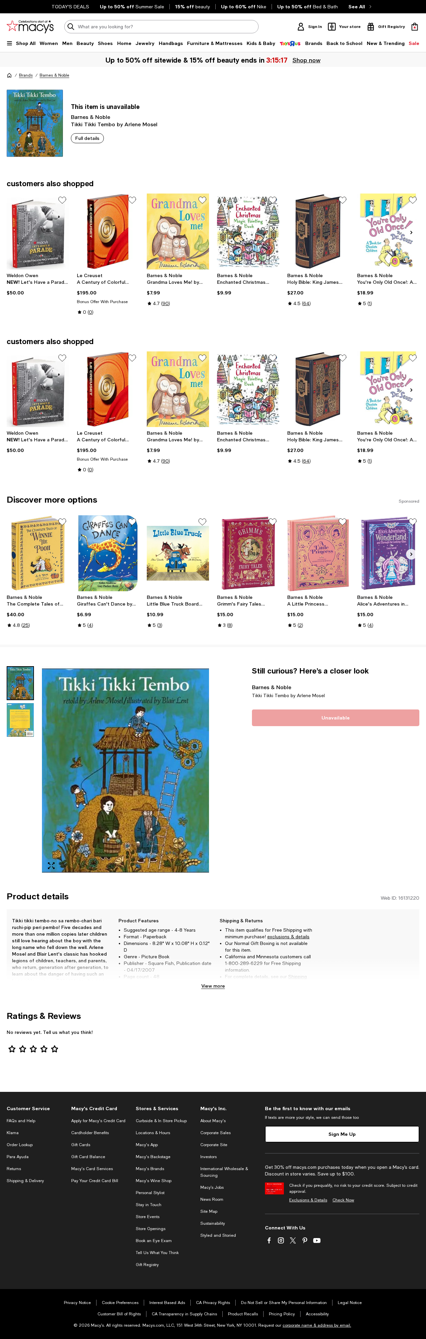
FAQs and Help (21, 1120)
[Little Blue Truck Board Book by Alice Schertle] (178, 553)
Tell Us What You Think (157, 1252)
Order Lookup (20, 1144)
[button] (108, 770)
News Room (211, 1199)
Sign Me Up (342, 1134)
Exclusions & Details (308, 1200)
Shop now (306, 60)
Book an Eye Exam (154, 1240)
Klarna (13, 1132)
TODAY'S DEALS (70, 6)
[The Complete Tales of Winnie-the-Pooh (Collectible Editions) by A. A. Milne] (38, 553)
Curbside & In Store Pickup (161, 1120)
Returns (242, 983)
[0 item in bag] (414, 26)
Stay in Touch (148, 1204)
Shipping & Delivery (25, 1180)
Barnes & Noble (54, 75)
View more (213, 986)
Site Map (208, 1211)
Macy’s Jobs (212, 1187)
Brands (26, 75)
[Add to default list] (62, 200)
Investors (208, 1156)
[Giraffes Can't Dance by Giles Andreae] (108, 553)
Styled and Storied (218, 1235)
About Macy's (213, 1120)
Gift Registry (147, 1264)
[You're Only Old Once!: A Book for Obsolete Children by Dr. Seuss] (388, 231)
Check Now (343, 1200)
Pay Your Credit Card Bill (94, 1180)
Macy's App (147, 1144)
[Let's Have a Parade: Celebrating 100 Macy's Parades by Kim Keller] (38, 231)
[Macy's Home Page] (30, 26)
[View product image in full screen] (51, 866)
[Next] (411, 232)
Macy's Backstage (153, 1156)
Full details (87, 138)
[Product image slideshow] (125, 770)
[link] (38, 284)
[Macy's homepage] (9, 75)
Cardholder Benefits (90, 1132)
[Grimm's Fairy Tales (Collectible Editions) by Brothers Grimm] (248, 553)
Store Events (147, 1216)
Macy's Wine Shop (153, 1180)
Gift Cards (80, 1144)
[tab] (20, 683)
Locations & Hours (153, 1132)
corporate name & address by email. (317, 1325)
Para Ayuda (18, 1156)
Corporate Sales (215, 1132)
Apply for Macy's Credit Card (98, 1120)
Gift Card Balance (88, 1156)
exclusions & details (288, 936)
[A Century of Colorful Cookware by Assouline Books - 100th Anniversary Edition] (108, 231)
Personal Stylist (150, 1192)
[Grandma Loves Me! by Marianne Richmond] (178, 231)
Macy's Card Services (92, 1168)
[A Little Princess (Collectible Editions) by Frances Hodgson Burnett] (318, 553)
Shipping (297, 976)
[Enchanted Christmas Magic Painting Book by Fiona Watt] (248, 231)
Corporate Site (213, 1144)
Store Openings (150, 1228)
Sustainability (212, 1223)
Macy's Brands (150, 1168)
